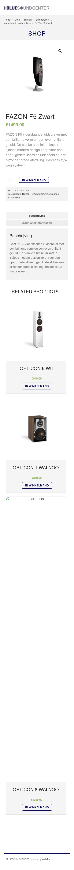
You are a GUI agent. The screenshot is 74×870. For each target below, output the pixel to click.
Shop (17, 19)
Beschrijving (37, 215)
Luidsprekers (43, 19)
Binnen (28, 19)
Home (7, 19)
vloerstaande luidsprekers (17, 23)
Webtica (46, 859)
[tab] (37, 215)
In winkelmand (34, 180)
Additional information (37, 223)
